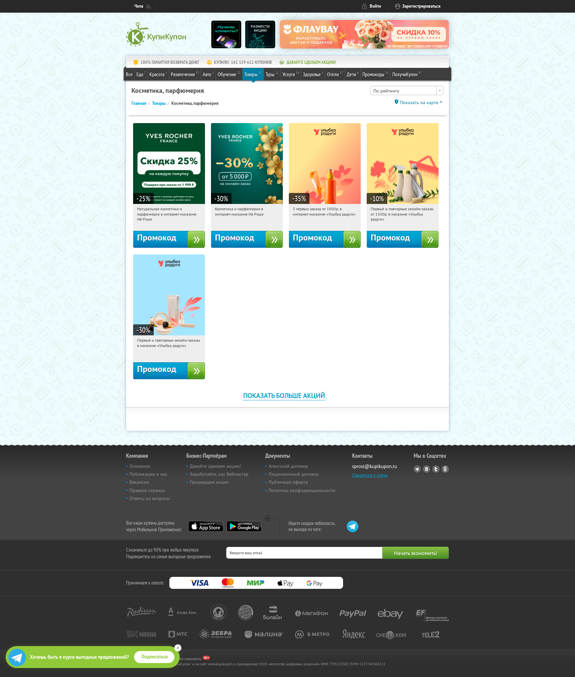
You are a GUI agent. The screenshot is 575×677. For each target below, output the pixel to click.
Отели (335, 74)
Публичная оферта (288, 482)
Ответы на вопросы (149, 498)
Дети (353, 74)
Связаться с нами (370, 475)
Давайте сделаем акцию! (215, 466)
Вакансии (139, 482)
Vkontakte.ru (426, 469)
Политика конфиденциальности (302, 490)
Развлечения (185, 74)
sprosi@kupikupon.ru (374, 466)
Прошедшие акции (209, 482)
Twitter (436, 469)
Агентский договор (288, 466)
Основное (139, 466)
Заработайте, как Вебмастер (219, 474)
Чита (138, 6)
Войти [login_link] (375, 6)
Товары (253, 74)
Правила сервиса (147, 490)
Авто (208, 74)
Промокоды (375, 74)
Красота (158, 74)
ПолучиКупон (407, 74)
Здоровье (313, 74)
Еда (141, 74)
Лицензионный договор (294, 474)
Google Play (244, 526)
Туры (272, 74)
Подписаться (154, 657)
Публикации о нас (148, 474)
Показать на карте (419, 102)
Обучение (229, 74)
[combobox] (407, 90)
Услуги (291, 74)
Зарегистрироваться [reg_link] (421, 6)
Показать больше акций (284, 395)
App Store (205, 526)
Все (129, 74)
